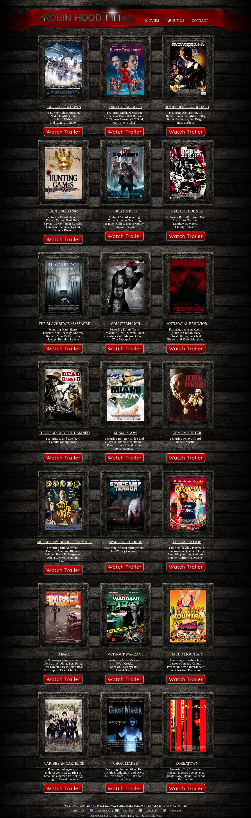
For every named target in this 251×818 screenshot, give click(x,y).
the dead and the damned (64, 433)
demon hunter (187, 433)
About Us (175, 20)
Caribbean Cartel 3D (64, 763)
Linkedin (151, 810)
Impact (64, 654)
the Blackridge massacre (64, 323)
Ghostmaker (125, 763)
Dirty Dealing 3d (125, 107)
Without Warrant (125, 654)
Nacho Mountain (186, 654)
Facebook (103, 810)
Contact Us (77, 810)
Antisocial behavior (187, 323)
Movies (152, 20)
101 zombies (125, 211)
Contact (200, 20)
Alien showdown (64, 107)
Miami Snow (125, 433)
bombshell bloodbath (187, 107)
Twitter (128, 810)
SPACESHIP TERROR (125, 542)
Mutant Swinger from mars (64, 542)
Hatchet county (187, 211)
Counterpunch (125, 323)
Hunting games (64, 211)
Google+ (176, 810)
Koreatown (186, 763)
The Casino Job (187, 542)
